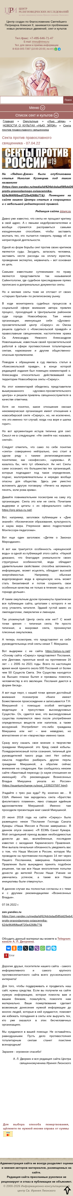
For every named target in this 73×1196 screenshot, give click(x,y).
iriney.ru (65, 211)
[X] (25, 948)
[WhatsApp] (42, 948)
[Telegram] (48, 948)
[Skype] (54, 948)
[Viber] (36, 948)
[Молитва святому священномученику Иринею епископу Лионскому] (36, 77)
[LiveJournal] (31, 948)
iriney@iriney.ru (40, 41)
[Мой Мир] (19, 948)
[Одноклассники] (14, 948)
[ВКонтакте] (8, 948)
